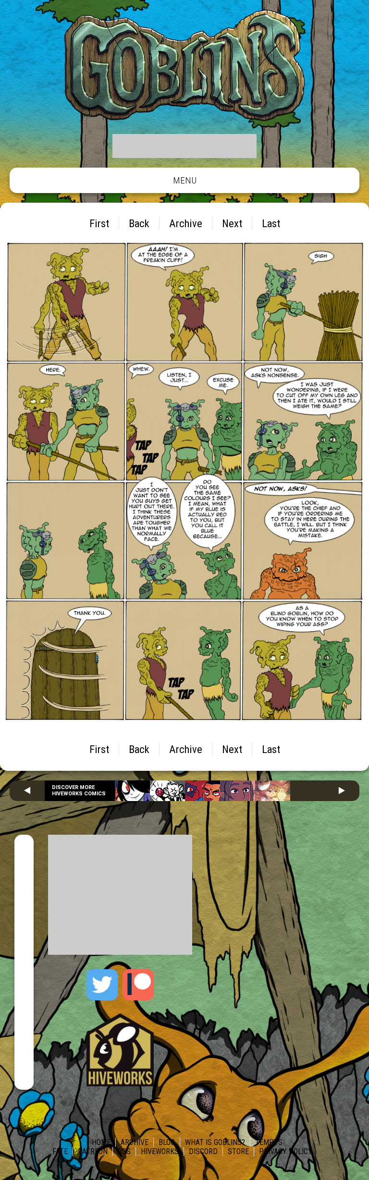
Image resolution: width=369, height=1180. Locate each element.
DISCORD (203, 1151)
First (99, 223)
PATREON (93, 1151)
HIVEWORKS (160, 1151)
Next (232, 223)
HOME (101, 1142)
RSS (124, 1151)
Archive (185, 223)
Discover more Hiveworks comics (79, 790)
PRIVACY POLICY (285, 1151)
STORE (238, 1151)
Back (139, 223)
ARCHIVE (134, 1142)
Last (271, 223)
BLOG (167, 1142)
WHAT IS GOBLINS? (215, 1142)
